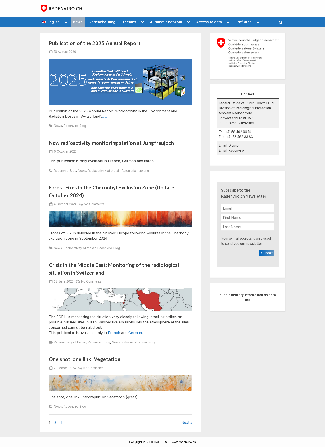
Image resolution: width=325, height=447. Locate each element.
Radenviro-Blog (102, 22)
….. (104, 116)
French (114, 332)
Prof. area (243, 22)
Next (185, 422)
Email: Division (229, 145)
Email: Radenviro (231, 150)
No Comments (94, 204)
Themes (129, 22)
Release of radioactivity (138, 342)
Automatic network (166, 22)
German (135, 332)
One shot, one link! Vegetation (84, 359)
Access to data (209, 22)
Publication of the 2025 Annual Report (95, 43)
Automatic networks (136, 170)
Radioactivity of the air (104, 170)
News (78, 22)
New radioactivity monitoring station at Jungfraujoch (111, 143)
